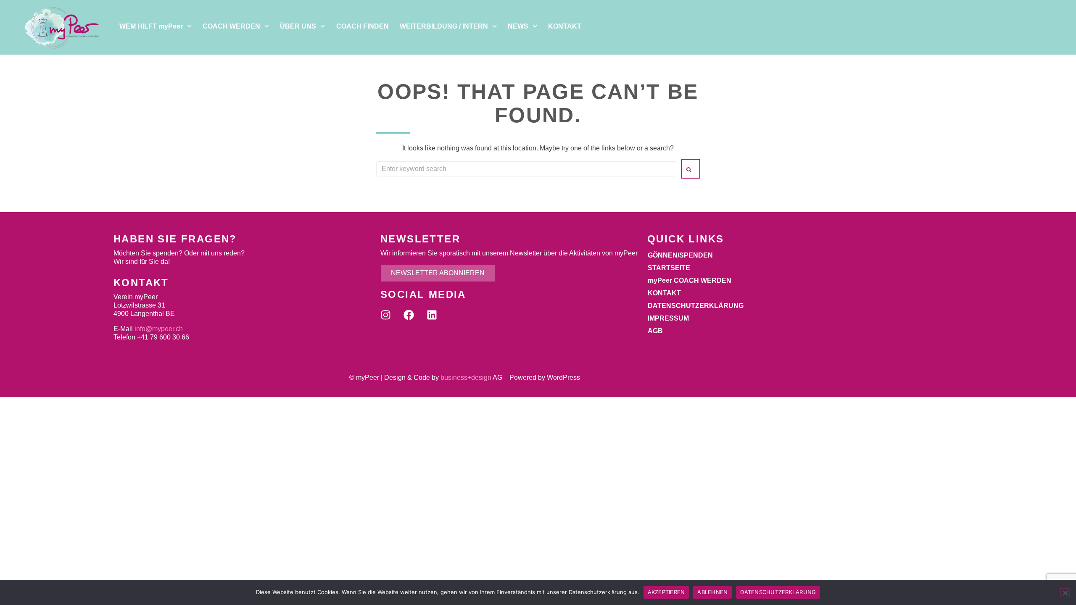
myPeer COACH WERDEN (689, 280)
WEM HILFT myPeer (151, 26)
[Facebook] (408, 315)
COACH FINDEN (362, 26)
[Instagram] (385, 315)
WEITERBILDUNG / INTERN (444, 26)
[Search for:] (526, 168)
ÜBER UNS (298, 26)
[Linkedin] (431, 315)
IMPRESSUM (668, 318)
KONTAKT (564, 26)
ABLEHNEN (712, 592)
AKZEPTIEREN (666, 592)
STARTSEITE (669, 267)
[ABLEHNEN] (1065, 592)
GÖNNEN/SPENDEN (680, 255)
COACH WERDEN (231, 26)
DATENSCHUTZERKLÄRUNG (696, 305)
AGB (655, 330)
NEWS (518, 26)
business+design (465, 377)
